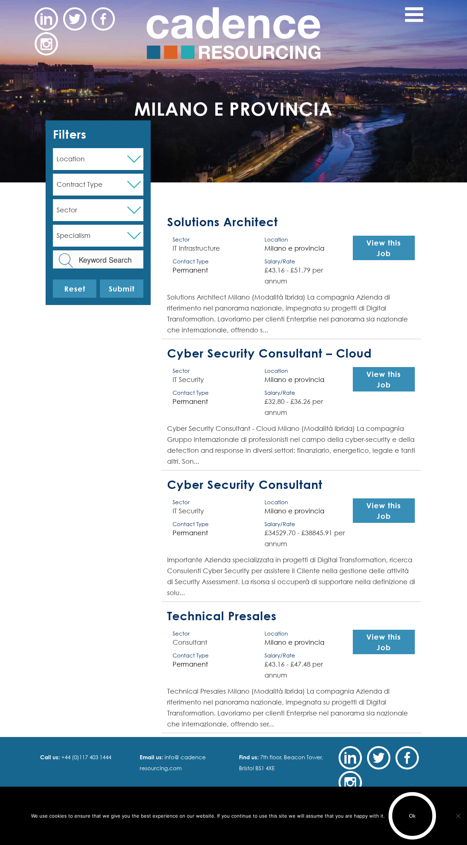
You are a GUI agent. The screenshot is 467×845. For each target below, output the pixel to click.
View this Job (383, 248)
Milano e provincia (294, 248)
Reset (74, 288)
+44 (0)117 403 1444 (85, 757)
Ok (412, 816)
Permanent (190, 270)
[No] (458, 815)
